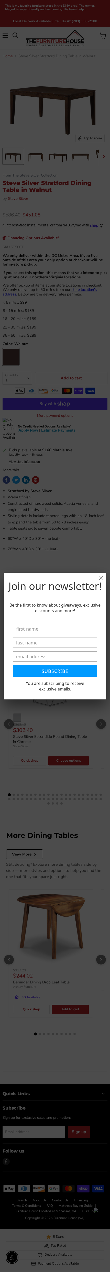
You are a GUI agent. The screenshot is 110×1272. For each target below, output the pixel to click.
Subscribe (55, 671)
